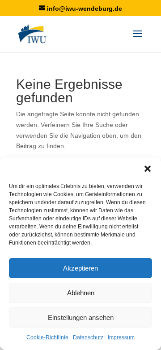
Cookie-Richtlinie (47, 337)
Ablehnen (80, 293)
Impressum (121, 337)
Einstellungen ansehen (81, 317)
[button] (147, 168)
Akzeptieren (80, 268)
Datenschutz (88, 337)
